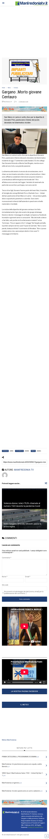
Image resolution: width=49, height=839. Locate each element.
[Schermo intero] (44, 682)
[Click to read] (24, 498)
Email (27, 577)
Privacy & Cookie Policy (35, 827)
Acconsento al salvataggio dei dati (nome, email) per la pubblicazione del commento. (23, 592)
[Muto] (40, 682)
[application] (24, 672)
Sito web (5, 585)
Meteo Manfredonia (9, 740)
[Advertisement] (24, 30)
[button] (3, 3)
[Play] (5, 682)
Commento (6, 558)
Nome (4, 577)
